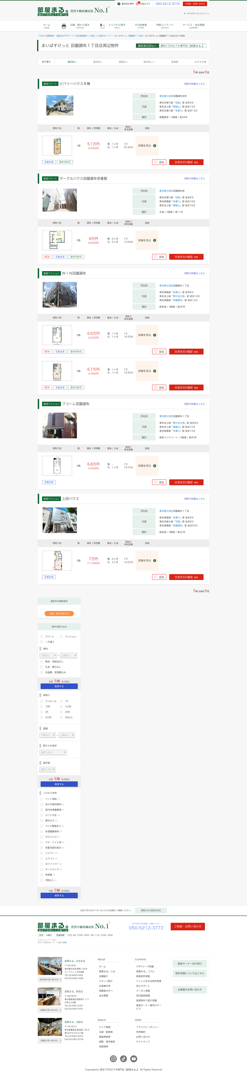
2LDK (48, 717)
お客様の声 (104, 986)
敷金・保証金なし (54, 661)
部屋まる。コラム (145, 971)
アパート (49, 636)
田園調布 (177, 300)
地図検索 (103, 1046)
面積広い (123, 62)
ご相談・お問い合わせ (195, 4)
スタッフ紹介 (106, 981)
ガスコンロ (52, 837)
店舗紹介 (103, 976)
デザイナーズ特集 (145, 966)
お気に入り (145, 4)
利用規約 (140, 1032)
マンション (70, 636)
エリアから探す (117, 26)
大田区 (92, 36)
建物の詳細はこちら (194, 84)
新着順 (174, 62)
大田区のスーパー (105, 36)
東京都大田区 (166, 96)
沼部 (177, 102)
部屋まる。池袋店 (74, 1022)
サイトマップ (143, 1042)
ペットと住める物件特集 (148, 981)
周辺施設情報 (143, 995)
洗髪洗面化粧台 (54, 848)
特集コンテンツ (164, 26)
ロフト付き (52, 815)
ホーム (46, 26)
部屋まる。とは (107, 971)
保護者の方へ (106, 991)
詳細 (64, 942)
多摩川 (178, 110)
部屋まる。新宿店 (74, 991)
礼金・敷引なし (53, 667)
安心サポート (143, 986)
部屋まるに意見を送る (151, 910)
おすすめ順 (200, 62)
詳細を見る (144, 145)
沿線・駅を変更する (59, 613)
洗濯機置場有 (53, 831)
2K (46, 712)
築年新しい (149, 62)
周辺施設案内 (81, 36)
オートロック (53, 869)
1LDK (68, 706)
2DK (67, 712)
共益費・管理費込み (55, 672)
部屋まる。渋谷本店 (75, 961)
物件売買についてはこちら (189, 973)
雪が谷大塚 (179, 296)
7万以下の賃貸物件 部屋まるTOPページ (56, 36)
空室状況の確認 (186, 162)
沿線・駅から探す (80, 26)
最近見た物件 (128, 4)
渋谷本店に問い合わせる (49, 979)
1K (66, 701)
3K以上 (69, 717)
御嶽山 (176, 106)
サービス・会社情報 (194, 26)
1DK (47, 706)
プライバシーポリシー (147, 1027)
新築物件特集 (143, 976)
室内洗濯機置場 (54, 810)
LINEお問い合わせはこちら (198, 13)
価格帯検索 (104, 1037)
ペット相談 (52, 799)
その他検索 (141, 26)
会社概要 (103, 995)
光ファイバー (53, 864)
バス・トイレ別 (54, 842)
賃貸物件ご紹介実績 (146, 1000)
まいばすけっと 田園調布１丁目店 (129, 36)
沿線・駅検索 (106, 1032)
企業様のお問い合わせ (190, 989)
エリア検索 (104, 1027)
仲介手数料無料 (54, 804)
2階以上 (51, 880)
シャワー (51, 853)
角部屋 (50, 875)
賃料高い (97, 62)
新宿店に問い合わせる (49, 1010)
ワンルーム (50, 701)
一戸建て (49, 642)
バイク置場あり (54, 826)
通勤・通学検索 (107, 1042)
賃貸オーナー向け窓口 (190, 963)
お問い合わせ (143, 1037)
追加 (161, 162)
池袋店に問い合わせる (49, 1040)
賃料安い (72, 62)
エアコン (51, 858)
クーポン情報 (143, 991)
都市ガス (51, 820)
